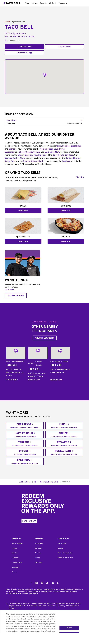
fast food (66, 161)
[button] (21, 539)
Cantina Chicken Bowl (33, 161)
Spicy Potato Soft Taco (63, 155)
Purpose (62, 3)
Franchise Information (65, 558)
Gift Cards (52, 3)
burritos (66, 146)
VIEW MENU (80, 177)
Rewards (43, 3)
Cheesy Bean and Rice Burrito (31, 155)
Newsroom (15, 567)
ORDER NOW (23, 210)
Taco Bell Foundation (65, 553)
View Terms (9, 290)
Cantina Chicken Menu (15, 158)
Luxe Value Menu (52, 152)
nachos (12, 149)
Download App (29, 521)
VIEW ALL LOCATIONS (44, 338)
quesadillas (76, 146)
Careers (60, 548)
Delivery (34, 3)
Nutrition (15, 553)
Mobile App (39, 543)
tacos (58, 146)
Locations (15, 558)
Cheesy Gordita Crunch (29, 152)
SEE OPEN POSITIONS (16, 295)
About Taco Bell (17, 543)
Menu (27, 3)
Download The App (24, 53)
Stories (14, 572)
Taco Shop (38, 562)
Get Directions (65, 47)
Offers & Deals (17, 562)
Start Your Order (24, 47)
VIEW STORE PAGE (12, 380)
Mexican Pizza (46, 149)
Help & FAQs (62, 543)
